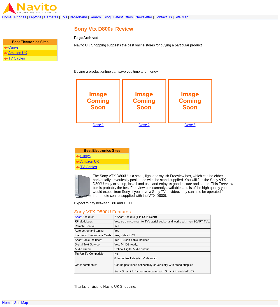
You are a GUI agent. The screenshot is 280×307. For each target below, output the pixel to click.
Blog (107, 17)
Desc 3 (190, 125)
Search (95, 17)
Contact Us (163, 17)
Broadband (78, 17)
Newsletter (143, 17)
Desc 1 (98, 125)
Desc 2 (144, 125)
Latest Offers (123, 17)
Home (7, 17)
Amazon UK (17, 53)
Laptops (35, 17)
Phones (20, 17)
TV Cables (16, 58)
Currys (13, 47)
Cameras (51, 17)
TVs (64, 17)
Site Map (181, 17)
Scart (78, 217)
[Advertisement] (30, 31)
